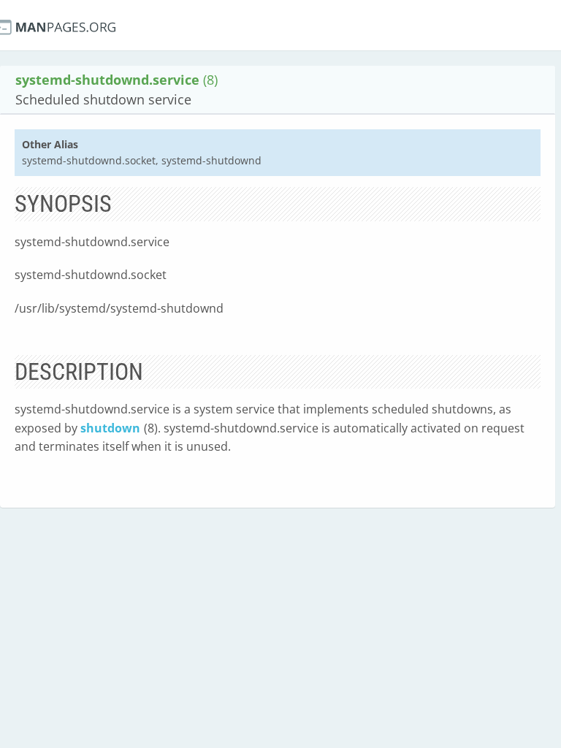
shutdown (110, 428)
